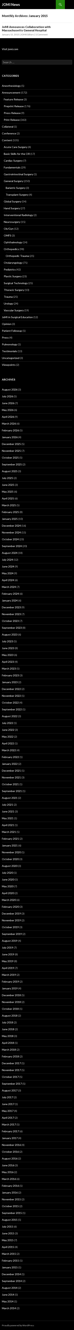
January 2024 (10, 600)
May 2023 (7, 654)
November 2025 (11, 450)
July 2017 (7, 1097)
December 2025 (11, 444)
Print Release (12, 119)
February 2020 (10, 906)
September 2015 (12, 1213)
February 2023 (10, 675)
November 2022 (11, 695)
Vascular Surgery (14, 310)
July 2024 (7, 559)
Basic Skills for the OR (17, 153)
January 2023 (10, 682)
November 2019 (11, 920)
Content (7, 140)
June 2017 (8, 1104)
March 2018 (9, 1049)
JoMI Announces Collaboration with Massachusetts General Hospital (26, 28)
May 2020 (7, 886)
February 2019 (10, 981)
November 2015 (11, 1199)
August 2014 (9, 1287)
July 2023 (7, 641)
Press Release (12, 113)
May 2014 (7, 1301)
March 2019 (9, 974)
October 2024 (10, 539)
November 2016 (11, 1144)
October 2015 (10, 1206)
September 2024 (12, 546)
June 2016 (8, 1165)
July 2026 (7, 396)
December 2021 (11, 770)
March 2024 (9, 586)
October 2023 (10, 620)
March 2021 (9, 831)
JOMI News (11, 4)
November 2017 (11, 1070)
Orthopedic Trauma (17, 255)
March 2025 (9, 505)
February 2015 (10, 1260)
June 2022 (8, 729)
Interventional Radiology (18, 215)
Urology (8, 303)
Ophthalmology (13, 242)
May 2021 (7, 818)
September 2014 (12, 1281)
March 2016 (9, 1178)
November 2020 (11, 852)
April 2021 (8, 825)
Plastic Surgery (13, 276)
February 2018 (10, 1056)
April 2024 (8, 580)
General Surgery (13, 181)
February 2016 (10, 1185)
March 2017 (9, 1124)
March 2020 (9, 899)
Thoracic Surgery (14, 289)
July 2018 (7, 1022)
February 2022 (10, 757)
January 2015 (10, 1267)
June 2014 (8, 1294)
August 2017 (9, 1090)
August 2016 (9, 1158)
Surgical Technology (16, 283)
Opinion (6, 324)
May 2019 (7, 961)
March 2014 (9, 1308)
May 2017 (7, 1110)
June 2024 (8, 566)
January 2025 (10, 518)
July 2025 (7, 478)
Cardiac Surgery (13, 160)
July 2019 (7, 947)
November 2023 (11, 614)
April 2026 (8, 416)
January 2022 (10, 763)
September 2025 (12, 464)
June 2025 (8, 484)
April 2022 (8, 743)
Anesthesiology (11, 85)
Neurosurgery (12, 221)
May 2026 (7, 410)
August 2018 (9, 1015)
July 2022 (7, 723)
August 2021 (9, 797)
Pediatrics (10, 269)
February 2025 (10, 512)
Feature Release (13, 99)
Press (5, 337)
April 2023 (8, 661)
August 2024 (9, 552)
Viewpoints (9, 364)
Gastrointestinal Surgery (18, 174)
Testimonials (9, 351)
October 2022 (10, 702)
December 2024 (11, 525)
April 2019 (8, 968)
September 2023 (12, 627)
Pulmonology (9, 344)
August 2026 (9, 389)
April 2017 (8, 1117)
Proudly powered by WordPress (18, 1325)
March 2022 (9, 750)
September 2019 (12, 933)
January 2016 (10, 1192)
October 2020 (10, 859)
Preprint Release (14, 106)
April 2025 (8, 498)
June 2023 (8, 648)
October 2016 (10, 1151)
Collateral (7, 126)
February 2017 (10, 1131)
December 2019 (11, 913)
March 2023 (9, 668)
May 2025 (7, 491)
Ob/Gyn (8, 228)
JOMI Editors (27, 34)
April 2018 (8, 1042)
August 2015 (9, 1219)
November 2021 (11, 777)
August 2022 (9, 716)
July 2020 (7, 872)
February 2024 (10, 593)
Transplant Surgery (17, 194)
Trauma (8, 296)
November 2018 (11, 1002)
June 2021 (8, 811)
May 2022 (7, 736)
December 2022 (11, 689)
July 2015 (7, 1226)
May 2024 (7, 573)
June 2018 (8, 1029)
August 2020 (9, 865)
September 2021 (12, 791)
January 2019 (10, 988)
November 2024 (11, 532)
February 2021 (10, 838)
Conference (9, 133)
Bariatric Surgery (15, 187)
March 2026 (9, 423)
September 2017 (12, 1083)
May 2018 (7, 1036)
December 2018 (11, 995)
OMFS (7, 235)
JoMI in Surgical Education (17, 317)
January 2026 (10, 437)
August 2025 (9, 471)
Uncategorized (10, 358)
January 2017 (10, 1138)
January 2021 (10, 845)
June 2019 (8, 954)
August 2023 (9, 634)
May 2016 (7, 1172)
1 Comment (41, 34)
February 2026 (10, 430)
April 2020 (8, 893)
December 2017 (11, 1063)
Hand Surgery (12, 208)
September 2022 (12, 709)
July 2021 (7, 804)
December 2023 (11, 607)
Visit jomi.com (10, 49)
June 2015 (8, 1233)
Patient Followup (12, 330)
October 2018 (10, 1008)
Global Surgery (12, 201)
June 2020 (8, 879)
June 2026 (8, 403)
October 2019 (10, 927)
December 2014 (11, 1274)
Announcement (11, 92)
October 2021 (10, 784)
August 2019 (9, 940)
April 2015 (8, 1247)
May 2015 (7, 1240)
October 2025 (10, 457)
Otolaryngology (13, 262)
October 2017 (10, 1076)
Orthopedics (11, 249)
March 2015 (9, 1253)
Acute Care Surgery (15, 147)
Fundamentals (12, 167)
